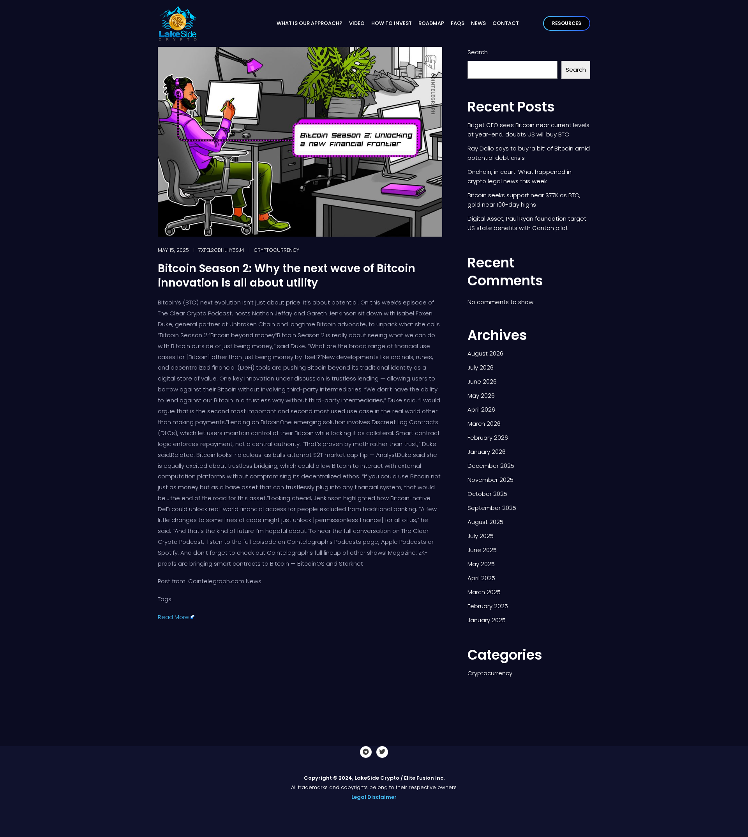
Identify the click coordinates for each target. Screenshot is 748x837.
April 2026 (481, 409)
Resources (566, 23)
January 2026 (487, 452)
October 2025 (487, 494)
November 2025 (490, 480)
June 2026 (482, 381)
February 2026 (488, 438)
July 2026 (481, 367)
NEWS (478, 23)
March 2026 (484, 423)
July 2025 (481, 536)
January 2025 (487, 620)
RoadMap (431, 23)
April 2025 (481, 578)
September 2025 (492, 508)
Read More (173, 617)
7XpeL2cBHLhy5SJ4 (221, 250)
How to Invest (391, 23)
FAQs (457, 23)
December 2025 (491, 466)
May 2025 (481, 564)
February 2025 (488, 606)
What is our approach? (309, 23)
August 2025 (485, 522)
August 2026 (485, 353)
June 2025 (482, 550)
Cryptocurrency (276, 250)
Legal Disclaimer (374, 797)
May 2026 (481, 395)
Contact (505, 23)
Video (357, 23)
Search (478, 52)
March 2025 (484, 592)
